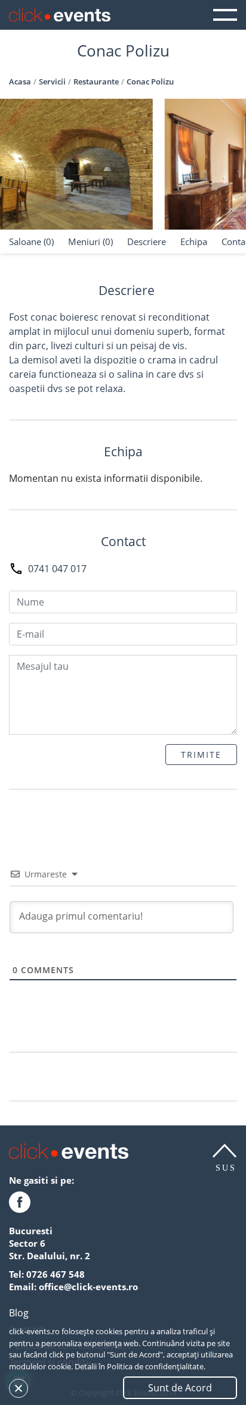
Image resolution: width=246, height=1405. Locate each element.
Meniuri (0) (90, 241)
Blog (19, 1312)
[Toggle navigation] (225, 15)
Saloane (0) (31, 241)
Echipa (193, 241)
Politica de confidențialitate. (156, 1366)
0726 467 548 (55, 1274)
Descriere (146, 241)
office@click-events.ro (88, 1287)
